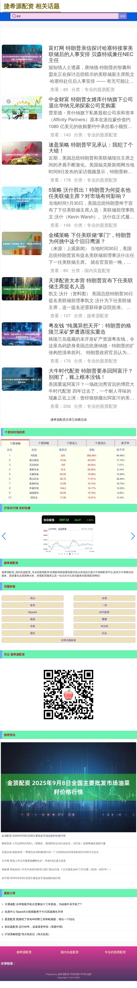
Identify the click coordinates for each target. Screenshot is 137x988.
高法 (32, 598)
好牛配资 (104, 612)
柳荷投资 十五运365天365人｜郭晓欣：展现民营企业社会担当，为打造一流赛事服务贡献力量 (54, 843)
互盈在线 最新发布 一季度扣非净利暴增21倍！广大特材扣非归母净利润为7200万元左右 (50, 852)
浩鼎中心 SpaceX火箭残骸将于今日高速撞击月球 (34, 911)
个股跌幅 (43, 443)
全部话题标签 (68, 640)
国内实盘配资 (70, 952)
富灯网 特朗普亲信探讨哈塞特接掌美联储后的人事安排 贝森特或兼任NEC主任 (91, 54)
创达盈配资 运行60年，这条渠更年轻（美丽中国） (34, 926)
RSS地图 (75, 974)
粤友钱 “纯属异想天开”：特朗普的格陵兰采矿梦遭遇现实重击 (90, 328)
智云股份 (34, 460)
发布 (32, 605)
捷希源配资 (24, 952)
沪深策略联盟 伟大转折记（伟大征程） (28, 934)
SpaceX (32, 612)
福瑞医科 (34, 492)
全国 (104, 598)
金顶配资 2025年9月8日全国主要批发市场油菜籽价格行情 (33, 835)
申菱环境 (34, 488)
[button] (4, 536)
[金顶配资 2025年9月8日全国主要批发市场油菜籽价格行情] (68, 787)
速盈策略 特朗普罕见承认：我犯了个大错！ (91, 147)
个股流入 (72, 443)
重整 (104, 619)
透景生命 (34, 469)
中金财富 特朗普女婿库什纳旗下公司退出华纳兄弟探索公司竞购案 (91, 102)
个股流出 (100, 443)
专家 (32, 626)
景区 (32, 633)
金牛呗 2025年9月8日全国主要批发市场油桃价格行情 (31, 878)
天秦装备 (34, 474)
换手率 (125, 443)
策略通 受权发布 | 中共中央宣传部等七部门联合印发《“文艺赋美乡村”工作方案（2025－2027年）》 (57, 869)
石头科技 (34, 464)
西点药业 (34, 478)
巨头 (104, 633)
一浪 (104, 605)
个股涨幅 (15, 443)
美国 (32, 619)
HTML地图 (85, 974)
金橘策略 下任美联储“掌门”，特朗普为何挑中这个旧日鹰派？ (90, 238)
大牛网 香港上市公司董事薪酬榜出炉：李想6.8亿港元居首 (34, 860)
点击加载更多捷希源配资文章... (69, 419)
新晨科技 (34, 483)
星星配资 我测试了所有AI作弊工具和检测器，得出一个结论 (40, 919)
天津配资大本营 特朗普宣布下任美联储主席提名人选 (91, 283)
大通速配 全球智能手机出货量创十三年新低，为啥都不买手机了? (43, 904)
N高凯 (34, 455)
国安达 (34, 497)
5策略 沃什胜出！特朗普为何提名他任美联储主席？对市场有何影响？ (90, 192)
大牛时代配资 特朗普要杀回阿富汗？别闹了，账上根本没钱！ (91, 373)
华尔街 (104, 626)
